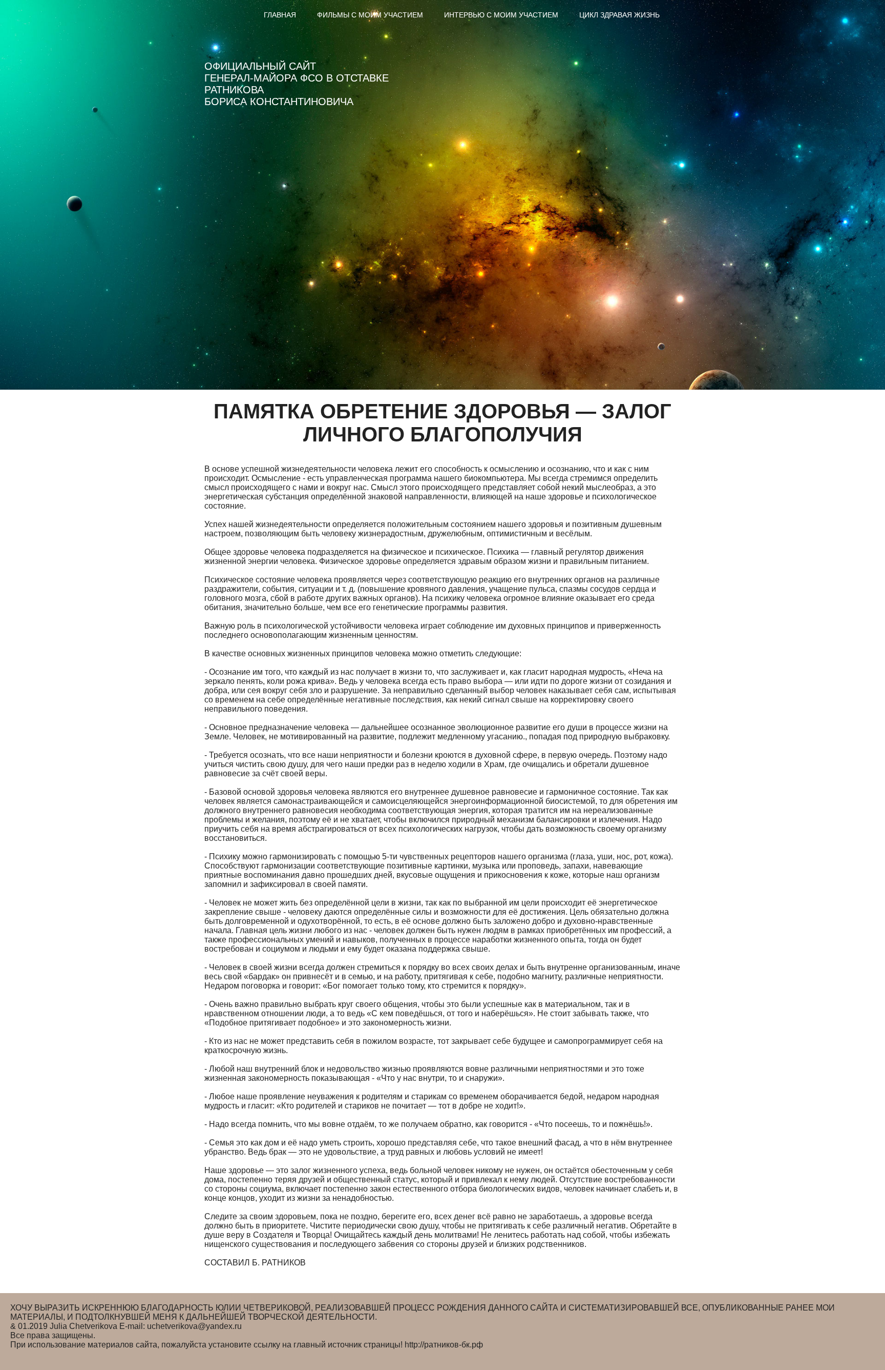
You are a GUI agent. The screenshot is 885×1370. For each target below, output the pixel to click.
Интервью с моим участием (501, 15)
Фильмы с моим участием (370, 15)
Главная (280, 15)
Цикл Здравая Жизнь (619, 15)
